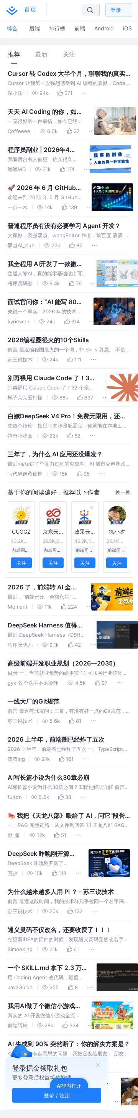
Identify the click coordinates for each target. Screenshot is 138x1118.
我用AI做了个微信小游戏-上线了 (43, 1006)
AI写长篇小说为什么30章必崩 (48, 777)
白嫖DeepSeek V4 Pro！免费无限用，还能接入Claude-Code (67, 416)
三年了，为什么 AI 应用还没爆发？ (55, 454)
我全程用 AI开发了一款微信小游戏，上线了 (45, 264)
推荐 (14, 54)
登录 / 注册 (57, 1095)
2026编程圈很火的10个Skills (48, 340)
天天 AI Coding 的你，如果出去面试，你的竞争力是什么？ (45, 112)
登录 (115, 10)
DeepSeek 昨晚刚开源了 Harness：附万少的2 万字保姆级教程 (42, 854)
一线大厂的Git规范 (33, 701)
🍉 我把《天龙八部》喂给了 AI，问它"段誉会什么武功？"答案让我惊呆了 (66, 816)
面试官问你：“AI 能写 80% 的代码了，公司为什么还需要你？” (45, 302)
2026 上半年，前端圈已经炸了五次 (56, 739)
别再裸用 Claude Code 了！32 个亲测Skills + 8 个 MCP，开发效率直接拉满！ (51, 378)
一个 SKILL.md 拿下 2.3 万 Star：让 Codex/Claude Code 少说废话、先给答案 (45, 968)
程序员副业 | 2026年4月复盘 (42, 150)
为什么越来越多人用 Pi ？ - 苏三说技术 (61, 891)
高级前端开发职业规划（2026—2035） (63, 663)
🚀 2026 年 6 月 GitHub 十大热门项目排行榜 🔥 (42, 188)
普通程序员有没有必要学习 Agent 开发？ (64, 226)
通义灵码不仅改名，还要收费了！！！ (60, 929)
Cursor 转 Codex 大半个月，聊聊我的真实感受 (66, 74)
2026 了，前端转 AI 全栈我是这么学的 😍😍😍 (42, 587)
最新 (41, 54)
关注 (69, 54)
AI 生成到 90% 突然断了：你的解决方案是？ (69, 1044)
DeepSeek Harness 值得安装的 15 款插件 (45, 625)
